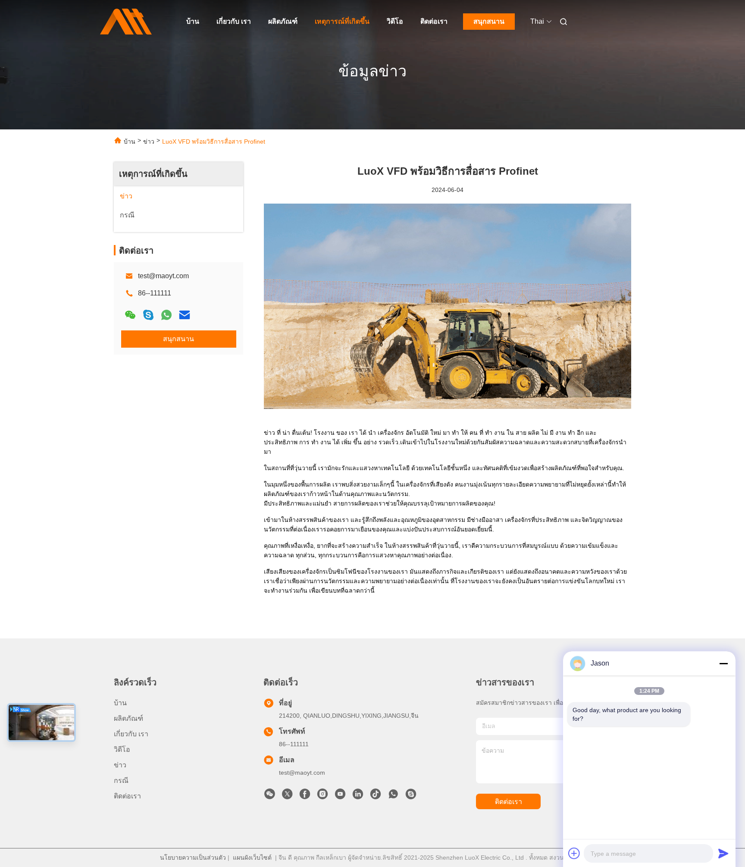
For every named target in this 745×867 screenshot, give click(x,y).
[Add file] (574, 853)
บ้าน (192, 21)
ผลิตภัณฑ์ (282, 21)
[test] (411, 796)
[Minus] (723, 663)
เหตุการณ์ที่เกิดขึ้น (342, 21)
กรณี (121, 780)
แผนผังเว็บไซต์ (252, 857)
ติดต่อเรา (434, 21)
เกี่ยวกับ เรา (233, 21)
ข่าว (148, 141)
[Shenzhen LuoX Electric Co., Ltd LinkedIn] (358, 796)
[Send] (723, 853)
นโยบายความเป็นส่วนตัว (193, 857)
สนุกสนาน (488, 21)
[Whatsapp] (166, 315)
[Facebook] (305, 796)
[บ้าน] (126, 22)
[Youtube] (340, 796)
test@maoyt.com (163, 276)
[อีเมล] (184, 315)
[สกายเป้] (148, 315)
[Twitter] (287, 796)
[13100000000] (393, 796)
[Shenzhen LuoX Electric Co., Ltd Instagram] (322, 796)
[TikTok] (375, 796)
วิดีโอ (395, 21)
